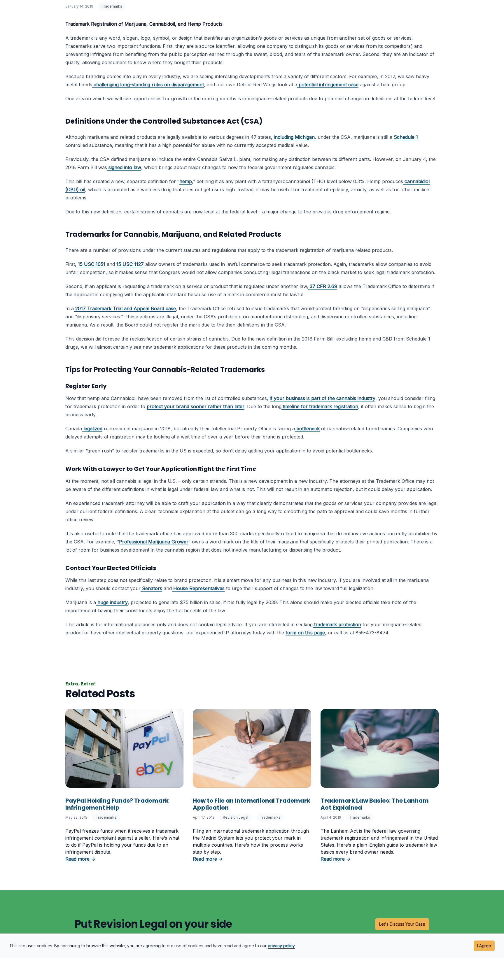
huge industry (112, 602)
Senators (152, 588)
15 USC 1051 (91, 264)
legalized (92, 428)
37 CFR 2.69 (323, 286)
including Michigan (294, 137)
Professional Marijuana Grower (153, 542)
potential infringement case (328, 84)
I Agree (484, 945)
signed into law (124, 167)
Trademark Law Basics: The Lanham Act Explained (375, 804)
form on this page (305, 633)
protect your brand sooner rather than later (195, 406)
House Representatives (199, 588)
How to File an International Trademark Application (251, 804)
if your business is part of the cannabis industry (322, 398)
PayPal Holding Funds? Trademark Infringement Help (117, 804)
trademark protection (337, 624)
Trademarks (112, 6)
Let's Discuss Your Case (402, 924)
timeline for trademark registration (319, 406)
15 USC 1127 (130, 264)
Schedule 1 (406, 137)
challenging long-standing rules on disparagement (149, 84)
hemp (185, 181)
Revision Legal (235, 817)
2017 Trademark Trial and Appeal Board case (125, 308)
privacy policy (281, 945)
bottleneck (308, 428)
